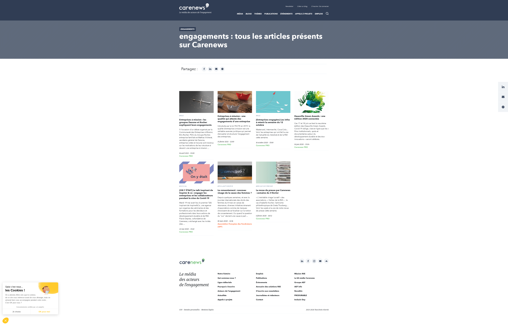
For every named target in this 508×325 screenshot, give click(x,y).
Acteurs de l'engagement (229, 291)
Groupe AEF (299, 282)
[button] (5, 320)
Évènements (286, 14)
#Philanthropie (225, 186)
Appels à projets (303, 14)
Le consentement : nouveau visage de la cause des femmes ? (235, 191)
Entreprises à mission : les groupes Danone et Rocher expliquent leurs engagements (195, 122)
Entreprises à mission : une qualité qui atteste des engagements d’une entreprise (234, 119)
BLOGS (249, 14)
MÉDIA (240, 14)
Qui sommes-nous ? (227, 278)
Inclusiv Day (299, 300)
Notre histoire (224, 274)
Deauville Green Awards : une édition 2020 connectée (309, 117)
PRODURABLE (300, 295)
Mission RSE (299, 274)
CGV (180, 310)
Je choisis (16, 312)
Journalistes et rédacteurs (267, 295)
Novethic (298, 291)
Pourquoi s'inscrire (226, 287)
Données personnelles (192, 310)
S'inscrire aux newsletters (267, 291)
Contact (259, 300)
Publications (271, 14)
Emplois (319, 14)
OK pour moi (44, 312)
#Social (183, 186)
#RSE (181, 115)
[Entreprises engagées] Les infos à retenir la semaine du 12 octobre (273, 122)
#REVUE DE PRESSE (264, 186)
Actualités (222, 295)
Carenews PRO (186, 156)
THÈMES (258, 14)
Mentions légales (207, 310)
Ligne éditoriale (225, 282)
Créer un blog (302, 6)
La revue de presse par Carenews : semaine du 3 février (273, 191)
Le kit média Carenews (304, 278)
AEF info (298, 287)
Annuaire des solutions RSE (268, 287)
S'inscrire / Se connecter (320, 6)
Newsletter (289, 6)
